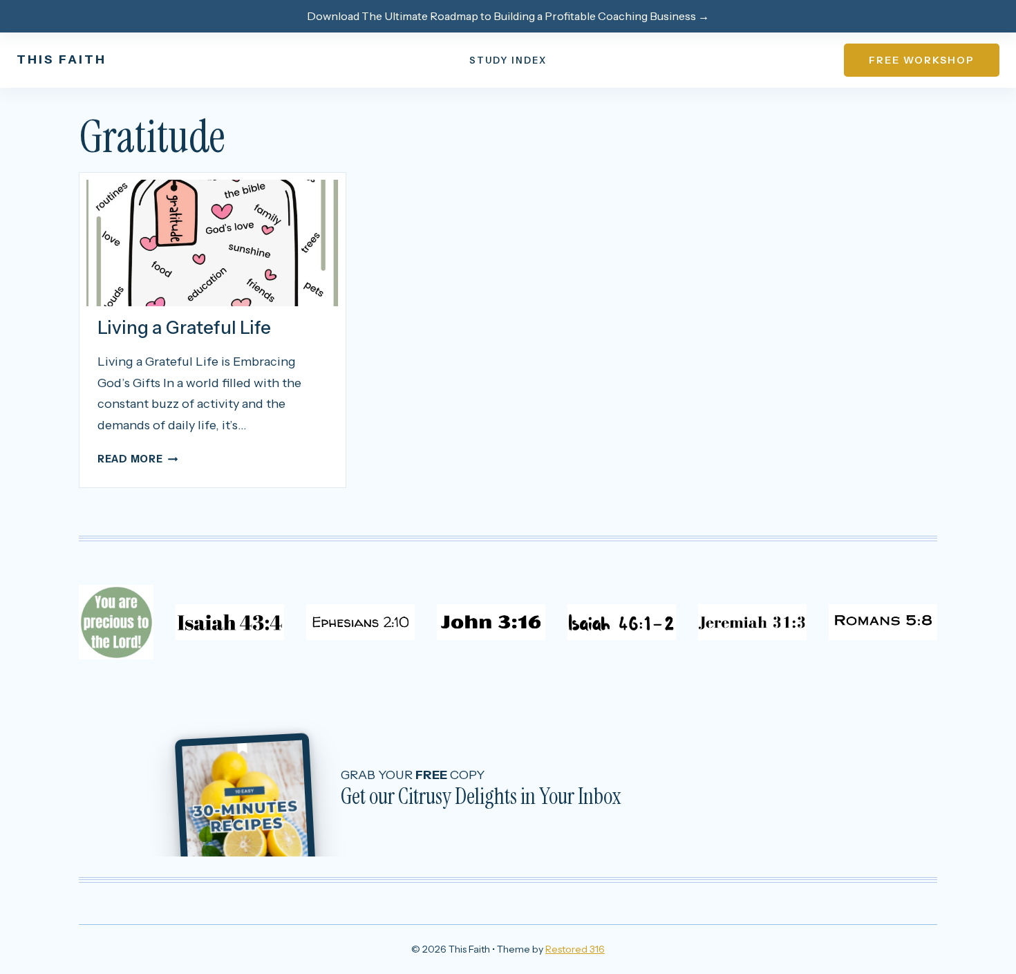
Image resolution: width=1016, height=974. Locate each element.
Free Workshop (922, 60)
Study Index (508, 60)
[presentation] (212, 243)
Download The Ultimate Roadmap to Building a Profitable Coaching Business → (508, 16)
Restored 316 (575, 949)
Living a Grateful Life (184, 328)
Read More (137, 459)
